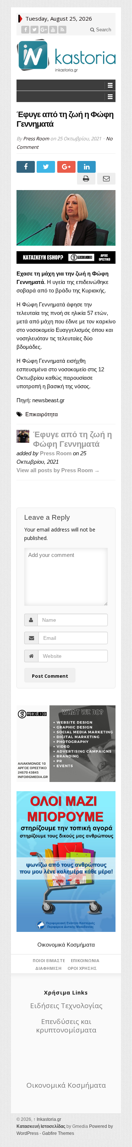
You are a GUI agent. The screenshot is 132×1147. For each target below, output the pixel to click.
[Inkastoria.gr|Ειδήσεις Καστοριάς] (65, 55)
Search (103, 29)
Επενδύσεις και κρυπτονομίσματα (66, 1026)
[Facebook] (25, 29)
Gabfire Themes (58, 1133)
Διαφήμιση (48, 968)
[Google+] (44, 29)
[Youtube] (53, 29)
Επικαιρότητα (41, 414)
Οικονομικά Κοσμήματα (66, 944)
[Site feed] (62, 29)
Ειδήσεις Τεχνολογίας (66, 1005)
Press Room (36, 138)
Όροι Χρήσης (82, 968)
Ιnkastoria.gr (47, 1119)
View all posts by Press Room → (58, 470)
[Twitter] (34, 29)
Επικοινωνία (85, 960)
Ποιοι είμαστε (49, 960)
